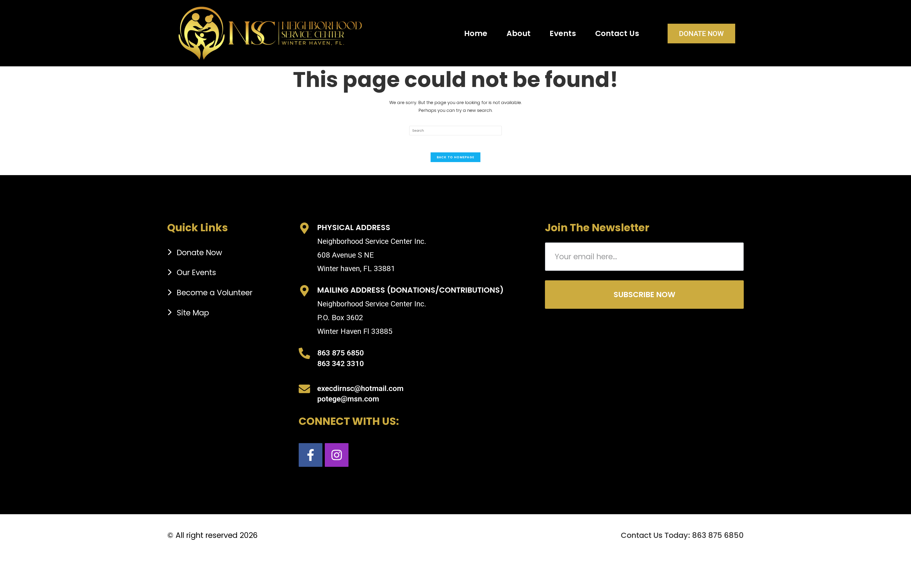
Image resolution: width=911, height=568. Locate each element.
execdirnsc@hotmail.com (360, 388)
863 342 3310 (340, 363)
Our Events (196, 272)
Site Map (193, 312)
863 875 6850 (340, 352)
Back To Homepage (455, 157)
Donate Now (701, 33)
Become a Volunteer (214, 292)
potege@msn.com (348, 398)
